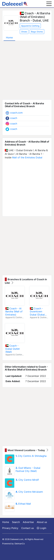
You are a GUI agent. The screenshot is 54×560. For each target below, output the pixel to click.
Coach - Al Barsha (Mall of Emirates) (13, 311)
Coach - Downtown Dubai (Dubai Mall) (37, 311)
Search (16, 522)
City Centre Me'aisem (29, 491)
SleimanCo (19, 543)
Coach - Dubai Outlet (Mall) (12, 348)
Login (42, 528)
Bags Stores (37, 31)
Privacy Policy (10, 528)
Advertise (28, 522)
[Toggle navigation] (49, 3)
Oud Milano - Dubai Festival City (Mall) (28, 469)
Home (9, 37)
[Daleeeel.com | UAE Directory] (14, 3)
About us (42, 522)
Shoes (24, 31)
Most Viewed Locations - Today (26, 450)
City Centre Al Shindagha (31, 455)
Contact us (27, 528)
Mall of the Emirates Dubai (27, 157)
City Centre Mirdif (27, 479)
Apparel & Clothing (30, 25)
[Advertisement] (27, 70)
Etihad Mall (23, 503)
